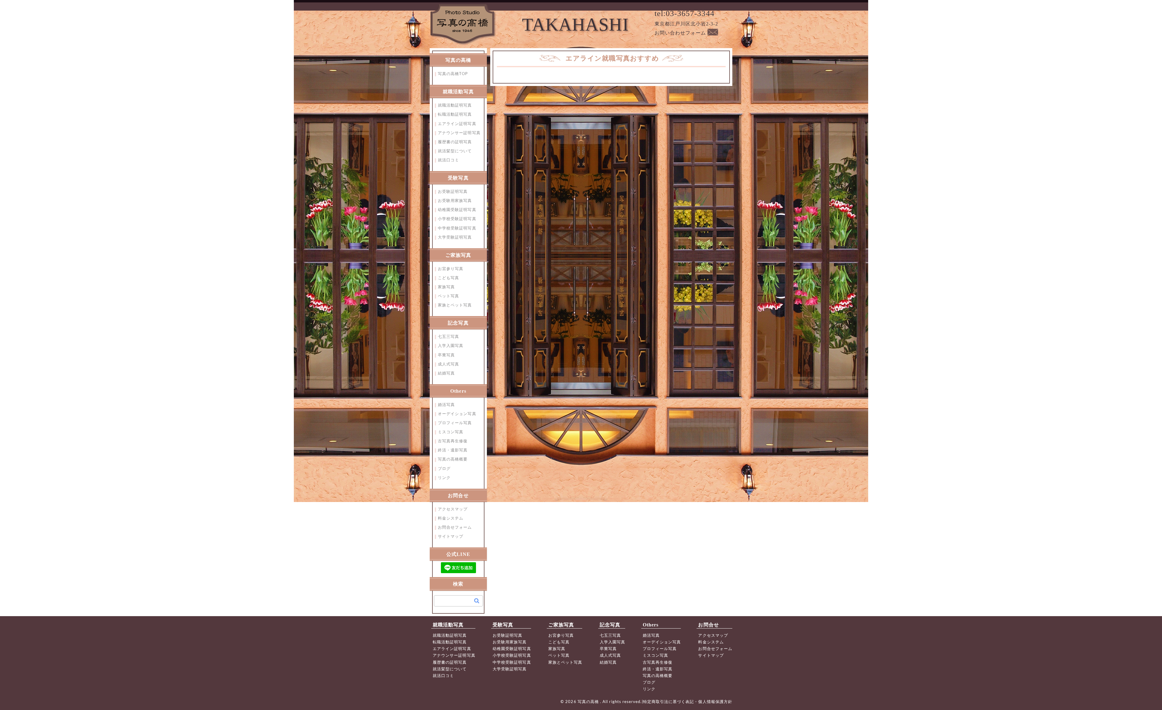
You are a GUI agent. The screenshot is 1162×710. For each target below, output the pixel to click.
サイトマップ (450, 537)
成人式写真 (448, 364)
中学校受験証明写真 (457, 228)
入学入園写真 (450, 346)
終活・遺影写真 (453, 450)
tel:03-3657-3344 (684, 13)
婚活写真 (446, 405)
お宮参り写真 (450, 269)
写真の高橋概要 (453, 459)
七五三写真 (448, 337)
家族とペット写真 (455, 305)
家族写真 (446, 287)
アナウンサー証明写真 (459, 133)
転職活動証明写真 (455, 115)
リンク (444, 478)
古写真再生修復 (453, 441)
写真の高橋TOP (453, 74)
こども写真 (448, 278)
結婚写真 (446, 373)
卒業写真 (446, 355)
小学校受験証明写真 (457, 219)
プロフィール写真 (455, 423)
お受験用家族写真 (455, 201)
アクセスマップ (453, 509)
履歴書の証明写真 (455, 142)
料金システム (450, 518)
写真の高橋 (589, 702)
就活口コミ (448, 160)
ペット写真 (448, 296)
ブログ (444, 469)
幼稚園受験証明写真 (457, 210)
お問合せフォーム (455, 528)
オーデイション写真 (457, 414)
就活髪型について (455, 151)
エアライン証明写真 (457, 124)
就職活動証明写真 (455, 105)
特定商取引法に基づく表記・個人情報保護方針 (687, 702)
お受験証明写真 (453, 192)
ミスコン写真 (450, 432)
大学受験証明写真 (455, 237)
